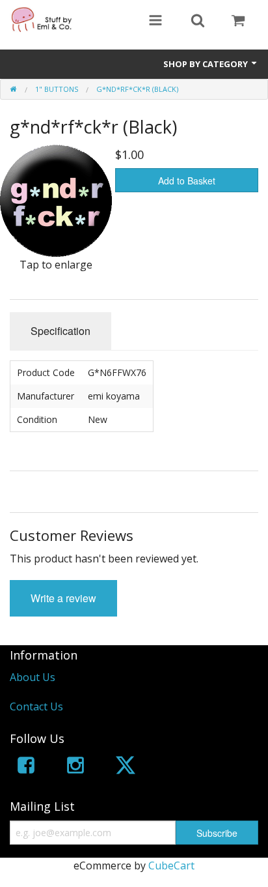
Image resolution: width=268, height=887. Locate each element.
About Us (32, 677)
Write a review (63, 597)
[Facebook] (26, 767)
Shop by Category (206, 64)
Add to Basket (186, 180)
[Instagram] (75, 767)
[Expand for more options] (155, 21)
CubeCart (171, 865)
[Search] (198, 21)
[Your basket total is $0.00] (238, 21)
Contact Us (36, 706)
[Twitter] (125, 767)
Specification (60, 330)
